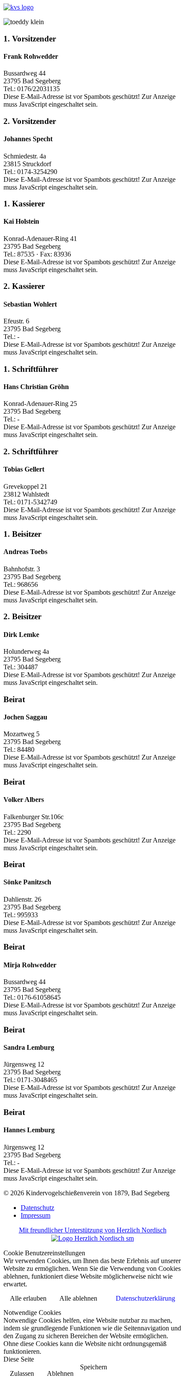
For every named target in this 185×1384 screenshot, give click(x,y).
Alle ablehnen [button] (78, 1298)
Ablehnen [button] (60, 1373)
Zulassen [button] (22, 1373)
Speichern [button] (93, 1367)
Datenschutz (37, 1207)
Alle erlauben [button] (28, 1298)
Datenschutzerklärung (145, 1298)
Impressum (35, 1215)
